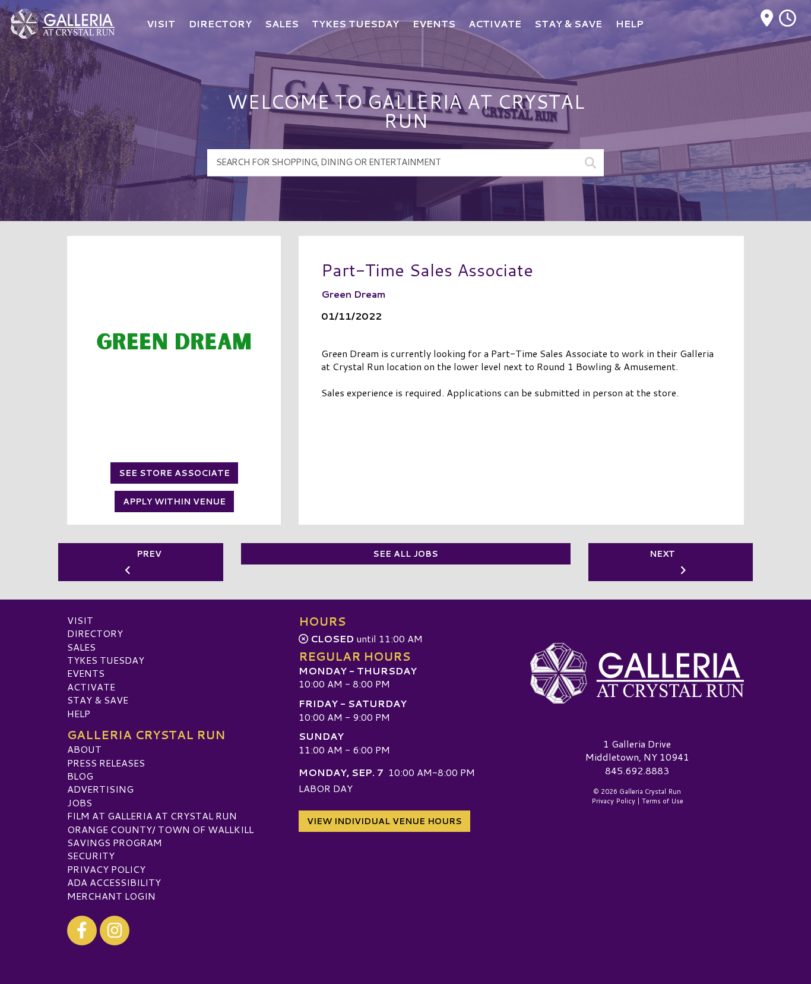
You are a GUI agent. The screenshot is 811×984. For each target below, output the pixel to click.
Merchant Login (111, 896)
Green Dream (353, 294)
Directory (95, 633)
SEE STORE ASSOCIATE (174, 473)
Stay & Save (97, 700)
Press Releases (106, 762)
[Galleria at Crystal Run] (637, 673)
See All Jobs (405, 554)
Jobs (79, 802)
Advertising (100, 789)
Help (78, 713)
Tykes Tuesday (105, 660)
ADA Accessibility (114, 882)
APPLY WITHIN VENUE (174, 501)
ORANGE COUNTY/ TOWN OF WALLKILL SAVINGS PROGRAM (160, 835)
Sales (81, 647)
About (84, 749)
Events (85, 673)
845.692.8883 (637, 770)
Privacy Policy (106, 869)
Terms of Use (662, 801)
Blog (80, 776)
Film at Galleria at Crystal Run (152, 815)
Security (91, 855)
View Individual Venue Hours (384, 821)
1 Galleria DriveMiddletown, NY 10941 (637, 750)
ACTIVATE (91, 686)
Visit (80, 620)
